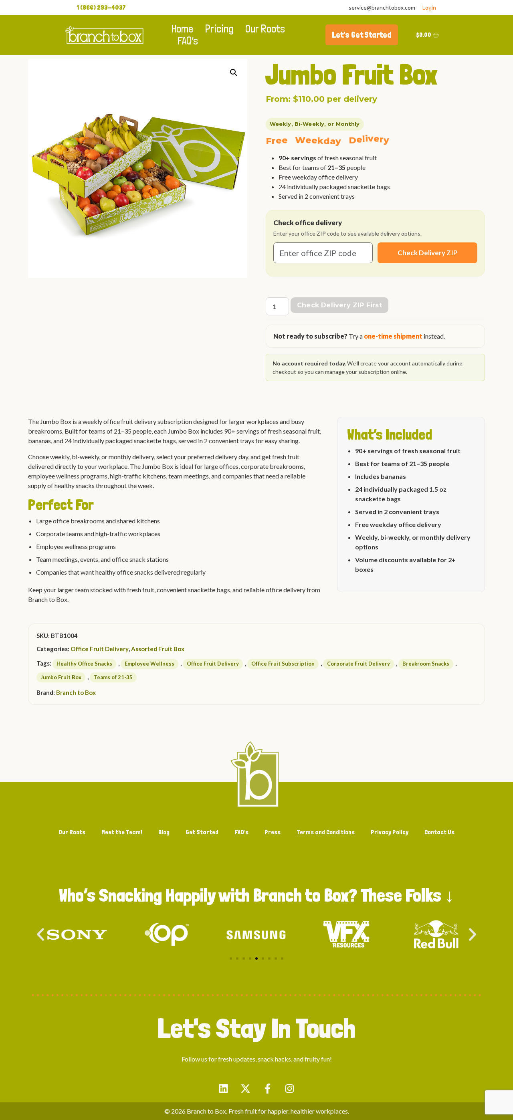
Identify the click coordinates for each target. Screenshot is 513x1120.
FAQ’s (188, 41)
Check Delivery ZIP (428, 252)
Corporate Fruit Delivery (358, 663)
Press (273, 832)
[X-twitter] (246, 1088)
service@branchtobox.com (382, 7)
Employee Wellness (149, 663)
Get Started (202, 832)
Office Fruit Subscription (283, 663)
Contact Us (439, 832)
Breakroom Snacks (425, 663)
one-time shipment (393, 336)
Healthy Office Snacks (84, 663)
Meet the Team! (121, 832)
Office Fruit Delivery (100, 648)
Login (429, 7)
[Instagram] (290, 1088)
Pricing (219, 29)
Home (182, 29)
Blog (164, 832)
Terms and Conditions (326, 832)
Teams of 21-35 (113, 677)
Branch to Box (76, 692)
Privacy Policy (389, 832)
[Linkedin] (224, 1088)
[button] (233, 72)
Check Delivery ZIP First (339, 305)
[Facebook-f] (268, 1088)
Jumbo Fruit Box (60, 677)
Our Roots (265, 29)
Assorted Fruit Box (157, 648)
